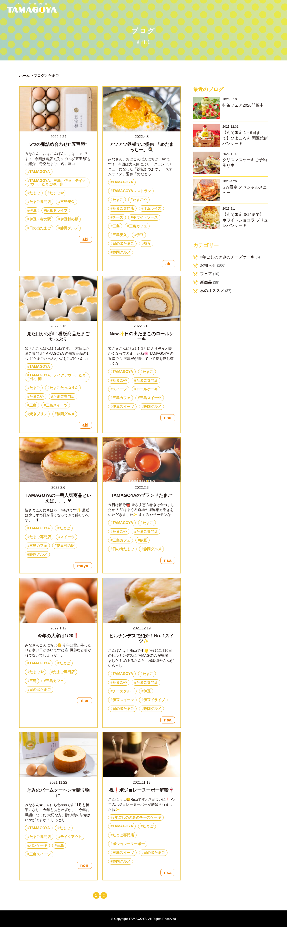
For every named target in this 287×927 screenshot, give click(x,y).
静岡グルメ (69, 228)
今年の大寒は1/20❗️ (58, 635)
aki (85, 239)
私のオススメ (212, 290)
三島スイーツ (56, 405)
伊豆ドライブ (56, 210)
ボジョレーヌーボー (129, 844)
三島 (116, 226)
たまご (34, 193)
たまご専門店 (40, 202)
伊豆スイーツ (123, 406)
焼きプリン (38, 414)
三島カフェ (138, 226)
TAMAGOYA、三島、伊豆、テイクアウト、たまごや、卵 (56, 182)
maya (82, 565)
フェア (206, 274)
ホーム (24, 75)
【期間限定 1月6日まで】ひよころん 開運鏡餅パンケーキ (245, 138)
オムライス (152, 208)
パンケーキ (38, 845)
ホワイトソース (145, 217)
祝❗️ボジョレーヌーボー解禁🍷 (141, 790)
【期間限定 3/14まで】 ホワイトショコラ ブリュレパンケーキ (245, 220)
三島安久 (67, 202)
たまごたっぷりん (64, 388)
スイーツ (120, 389)
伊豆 (33, 210)
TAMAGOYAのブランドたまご (141, 495)
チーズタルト (123, 691)
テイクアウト (71, 837)
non (84, 865)
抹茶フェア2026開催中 (243, 105)
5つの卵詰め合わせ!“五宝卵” (58, 144)
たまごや (57, 193)
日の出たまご (40, 228)
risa (168, 417)
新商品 (206, 282)
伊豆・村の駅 (40, 219)
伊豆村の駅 (69, 219)
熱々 (147, 243)
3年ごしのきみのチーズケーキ (137, 817)
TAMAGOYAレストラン (132, 191)
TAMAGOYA (39, 172)
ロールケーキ (147, 389)
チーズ (118, 217)
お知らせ (208, 265)
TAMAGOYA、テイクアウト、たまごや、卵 (56, 377)
